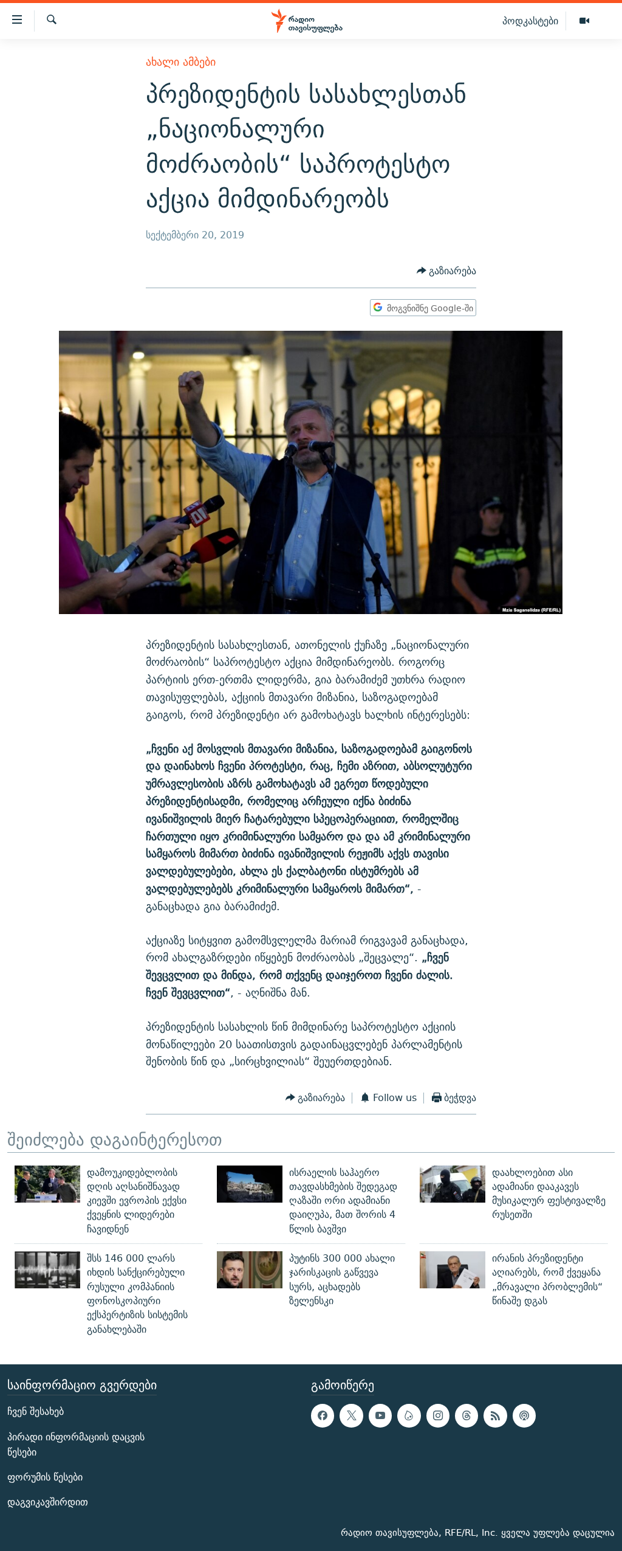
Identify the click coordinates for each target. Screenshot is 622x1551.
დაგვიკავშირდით (47, 1502)
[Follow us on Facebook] (322, 1415)
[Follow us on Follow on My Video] (408, 1415)
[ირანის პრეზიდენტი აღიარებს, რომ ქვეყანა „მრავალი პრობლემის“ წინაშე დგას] (452, 1269)
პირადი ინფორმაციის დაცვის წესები (76, 1444)
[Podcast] (524, 1415)
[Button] (447, 271)
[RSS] (495, 1415)
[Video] (584, 21)
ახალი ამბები (181, 61)
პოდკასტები (530, 20)
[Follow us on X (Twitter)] (351, 1415)
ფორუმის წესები (45, 1477)
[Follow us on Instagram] (437, 1415)
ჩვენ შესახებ (35, 1411)
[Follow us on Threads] (466, 1415)
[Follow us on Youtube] (380, 1415)
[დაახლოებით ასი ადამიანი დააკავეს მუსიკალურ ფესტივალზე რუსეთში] (452, 1184)
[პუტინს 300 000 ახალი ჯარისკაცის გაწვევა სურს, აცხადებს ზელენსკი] (249, 1269)
